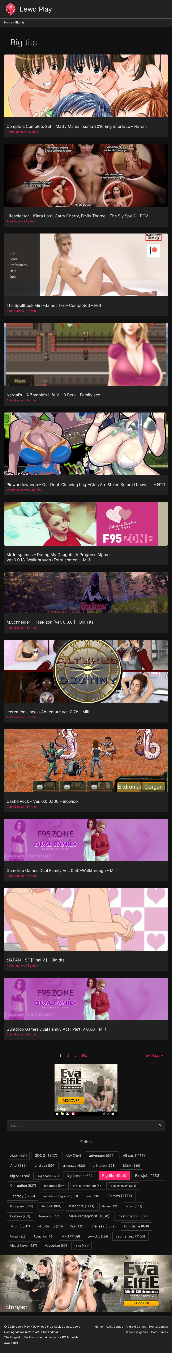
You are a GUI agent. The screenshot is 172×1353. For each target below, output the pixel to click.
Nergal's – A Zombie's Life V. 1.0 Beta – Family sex (53, 394)
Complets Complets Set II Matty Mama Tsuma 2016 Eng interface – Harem (77, 126)
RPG (71, 1236)
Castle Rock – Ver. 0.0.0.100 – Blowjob (42, 801)
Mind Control (50, 1226)
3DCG (46, 1155)
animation (104, 1165)
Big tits (114, 1175)
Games (120, 1196)
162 (84, 1055)
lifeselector (49, 1216)
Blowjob (147, 1175)
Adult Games (15, 311)
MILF (20, 1226)
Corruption (23, 1186)
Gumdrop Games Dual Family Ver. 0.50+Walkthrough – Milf (62, 870)
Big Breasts (80, 1176)
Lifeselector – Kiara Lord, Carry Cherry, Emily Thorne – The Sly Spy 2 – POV (77, 215)
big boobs (48, 1176)
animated (74, 1165)
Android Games (136, 1326)
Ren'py (18, 1236)
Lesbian (20, 1216)
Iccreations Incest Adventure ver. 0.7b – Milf (48, 711)
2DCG (18, 1155)
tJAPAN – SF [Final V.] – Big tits (36, 960)
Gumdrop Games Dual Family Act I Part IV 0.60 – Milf (56, 1029)
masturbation (133, 1216)
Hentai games (16, 132)
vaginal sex (130, 1236)
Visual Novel (23, 1246)
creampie (55, 1185)
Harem (110, 1206)
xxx (82, 1245)
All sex (134, 1155)
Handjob (51, 1206)
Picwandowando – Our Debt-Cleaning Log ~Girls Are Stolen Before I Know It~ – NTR (86, 484)
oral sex (103, 1226)
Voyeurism (57, 1246)
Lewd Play (36, 9)
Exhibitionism (123, 1185)
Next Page (154, 1055)
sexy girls (98, 1236)
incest (134, 1206)
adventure (102, 1156)
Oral (77, 1226)
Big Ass (20, 1176)
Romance (44, 1236)
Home (99, 1326)
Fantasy (22, 1196)
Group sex (21, 1206)
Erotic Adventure (88, 1185)
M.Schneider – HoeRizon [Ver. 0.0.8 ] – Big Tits (50, 622)
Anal (18, 1165)
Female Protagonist (60, 1196)
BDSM (131, 1165)
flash (92, 1196)
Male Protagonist (89, 1216)
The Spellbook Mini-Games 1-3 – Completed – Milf (54, 305)
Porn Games (15, 221)
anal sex (45, 1165)
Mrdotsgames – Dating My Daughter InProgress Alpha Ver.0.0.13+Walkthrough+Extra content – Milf (57, 557)
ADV (73, 1156)
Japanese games (18, 490)
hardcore (81, 1206)
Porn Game (136, 1226)
